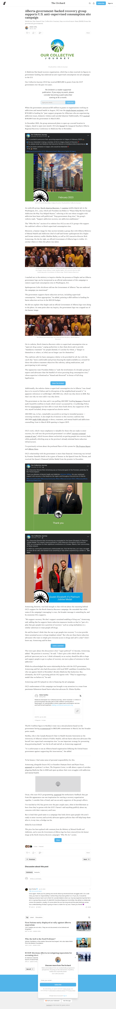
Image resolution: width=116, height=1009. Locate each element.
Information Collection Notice (57, 990)
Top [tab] (27, 917)
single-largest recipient (75, 110)
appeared (28, 767)
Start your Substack (53, 1001)
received (86, 116)
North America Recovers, (50, 208)
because (79, 401)
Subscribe (101, 3)
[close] (75, 957)
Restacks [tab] (37, 872)
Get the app (67, 1001)
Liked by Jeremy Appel (36, 891)
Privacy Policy (71, 990)
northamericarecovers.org (65, 705)
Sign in (110, 3)
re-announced (45, 728)
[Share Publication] (94, 3)
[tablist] (33, 872)
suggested (57, 794)
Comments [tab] (29, 872)
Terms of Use (66, 989)
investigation (36, 406)
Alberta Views (33, 449)
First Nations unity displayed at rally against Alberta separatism (48, 923)
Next (85, 859)
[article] (58, 928)
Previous (32, 859)
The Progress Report (83, 446)
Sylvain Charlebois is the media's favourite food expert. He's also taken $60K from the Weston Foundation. (49, 942)
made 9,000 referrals (40, 419)
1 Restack (41, 846)
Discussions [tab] (39, 917)
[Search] (90, 3)
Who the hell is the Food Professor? (40, 939)
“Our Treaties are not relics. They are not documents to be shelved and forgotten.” (47, 928)
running (65, 208)
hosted (62, 126)
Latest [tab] (32, 917)
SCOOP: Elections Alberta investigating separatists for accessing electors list (48, 954)
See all (28, 969)
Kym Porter (32, 889)
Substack (49, 1005)
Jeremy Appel (33, 27)
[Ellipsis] (90, 889)
